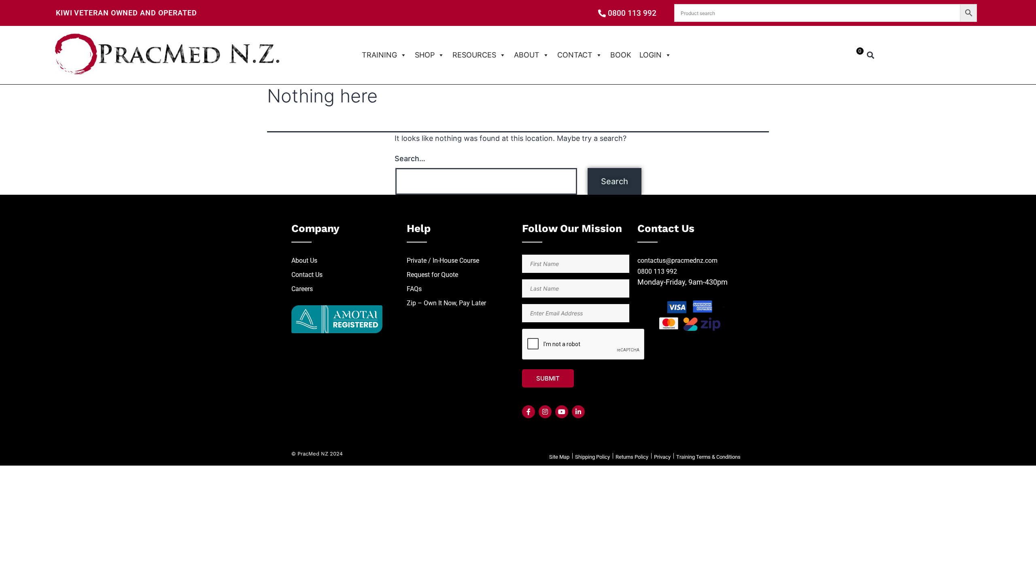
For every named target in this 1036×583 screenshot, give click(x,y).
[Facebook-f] (528, 411)
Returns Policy (632, 457)
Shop (425, 55)
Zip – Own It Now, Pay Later (446, 303)
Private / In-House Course (443, 260)
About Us (304, 260)
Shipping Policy (592, 457)
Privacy (662, 457)
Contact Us (307, 275)
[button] (870, 55)
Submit (548, 378)
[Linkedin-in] (578, 411)
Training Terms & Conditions (708, 457)
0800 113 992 (657, 271)
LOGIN (650, 55)
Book (620, 55)
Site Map (559, 457)
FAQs (414, 289)
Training (379, 55)
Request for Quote (432, 275)
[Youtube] (561, 411)
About (526, 55)
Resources (474, 55)
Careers (302, 289)
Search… (410, 158)
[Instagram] (545, 411)
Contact (574, 55)
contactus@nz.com (677, 260)
